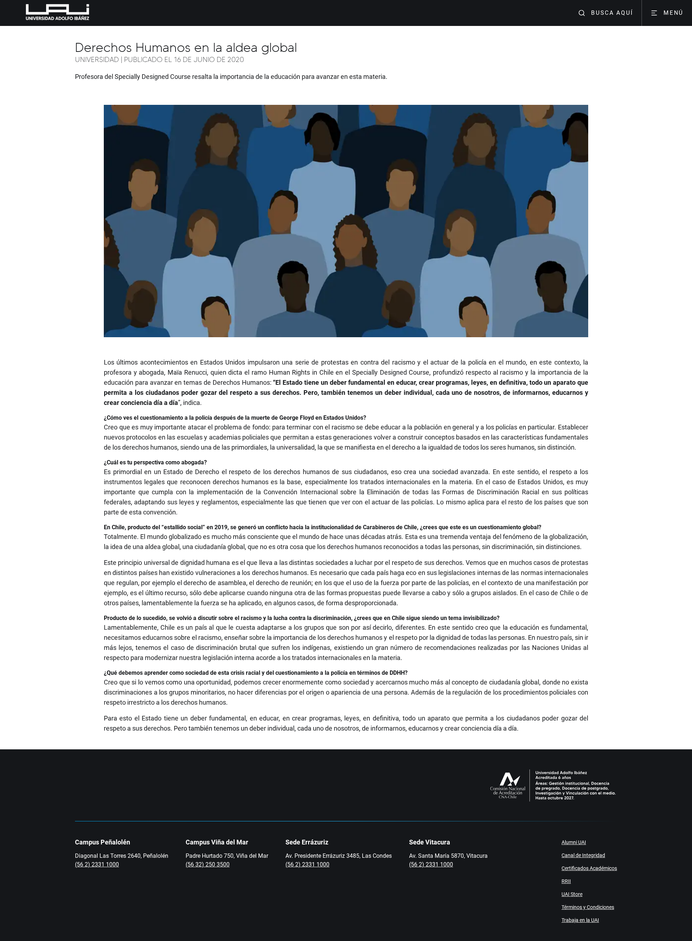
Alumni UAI (574, 842)
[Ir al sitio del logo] (92, 13)
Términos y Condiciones (588, 907)
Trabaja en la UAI (580, 920)
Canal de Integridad (583, 855)
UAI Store (572, 894)
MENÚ (673, 12)
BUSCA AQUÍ (612, 12)
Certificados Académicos (589, 868)
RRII (566, 881)
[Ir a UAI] (46, 13)
